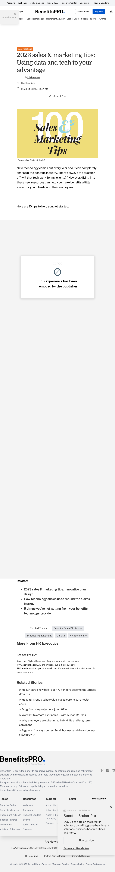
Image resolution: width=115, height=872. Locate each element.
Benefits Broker (8, 805)
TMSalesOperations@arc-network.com (37, 668)
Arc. (30, 864)
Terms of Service (61, 864)
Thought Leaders (100, 3)
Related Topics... (39, 628)
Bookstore (84, 3)
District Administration (54, 856)
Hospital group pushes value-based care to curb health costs (54, 702)
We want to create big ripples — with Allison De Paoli (54, 714)
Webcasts (22, 3)
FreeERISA (52, 3)
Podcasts (10, 3)
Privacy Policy (77, 864)
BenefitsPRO (49, 848)
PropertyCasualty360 (32, 848)
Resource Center (69, 3)
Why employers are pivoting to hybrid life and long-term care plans (55, 722)
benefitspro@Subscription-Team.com (20, 790)
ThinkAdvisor (16, 848)
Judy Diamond (37, 3)
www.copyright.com (27, 664)
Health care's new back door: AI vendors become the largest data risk (57, 692)
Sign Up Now (86, 840)
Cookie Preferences (95, 864)
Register (99, 11)
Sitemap (27, 829)
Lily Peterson (33, 77)
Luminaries (6, 824)
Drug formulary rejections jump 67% (44, 709)
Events (26, 819)
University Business (80, 856)
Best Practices (25, 49)
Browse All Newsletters (76, 848)
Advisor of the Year (10, 829)
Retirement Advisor (10, 815)
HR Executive (31, 856)
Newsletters (83, 11)
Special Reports (8, 819)
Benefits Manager (9, 810)
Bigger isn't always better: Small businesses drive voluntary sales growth (57, 732)
